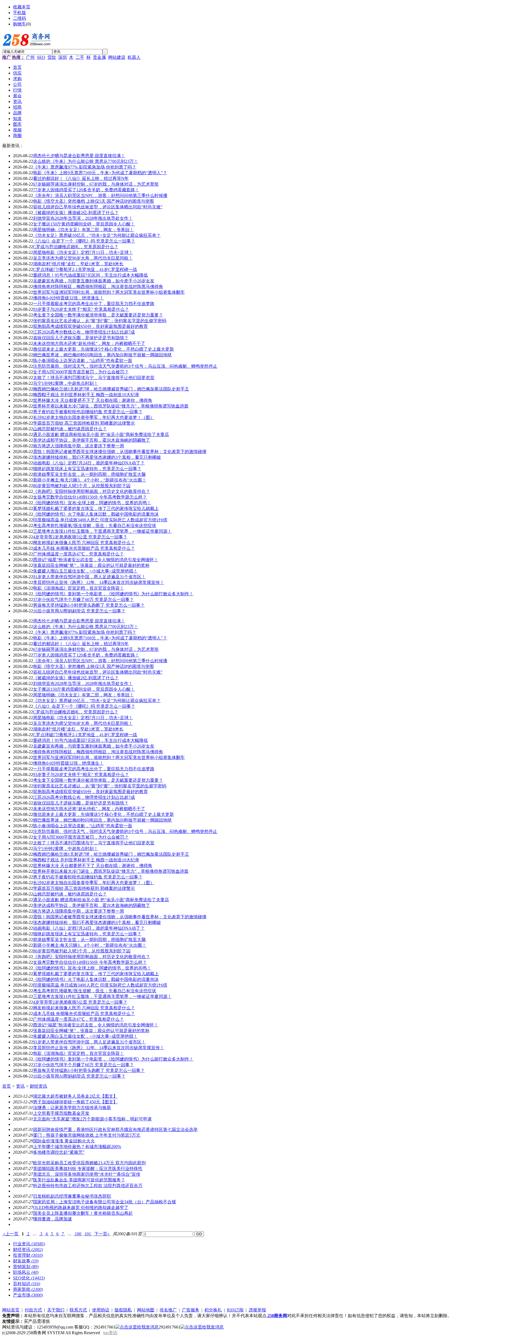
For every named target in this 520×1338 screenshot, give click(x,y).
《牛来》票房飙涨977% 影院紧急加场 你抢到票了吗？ (84, 167)
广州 (30, 57)
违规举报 (257, 1310)
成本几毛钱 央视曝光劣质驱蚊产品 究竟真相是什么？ (84, 548)
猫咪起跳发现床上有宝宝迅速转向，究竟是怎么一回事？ (87, 468)
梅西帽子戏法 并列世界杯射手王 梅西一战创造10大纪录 (86, 394)
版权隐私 (123, 1310)
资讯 (20, 1086)
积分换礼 (213, 1310)
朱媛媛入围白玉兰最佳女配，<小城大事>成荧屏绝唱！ (85, 571)
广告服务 (190, 1310)
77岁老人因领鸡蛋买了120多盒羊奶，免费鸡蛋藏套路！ (86, 190)
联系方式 (78, 1310)
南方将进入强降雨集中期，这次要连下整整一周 (78, 446)
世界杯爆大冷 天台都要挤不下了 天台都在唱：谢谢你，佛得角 (92, 400)
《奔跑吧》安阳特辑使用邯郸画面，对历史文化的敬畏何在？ (91, 491)
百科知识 (26, 1283)
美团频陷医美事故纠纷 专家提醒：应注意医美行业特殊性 (87, 1168)
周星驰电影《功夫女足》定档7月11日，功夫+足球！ (83, 252)
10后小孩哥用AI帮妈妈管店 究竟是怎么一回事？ (79, 611)
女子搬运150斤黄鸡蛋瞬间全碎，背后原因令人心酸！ (84, 224)
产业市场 (28, 1295)
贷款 (51, 57)
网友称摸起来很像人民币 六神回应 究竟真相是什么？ (84, 542)
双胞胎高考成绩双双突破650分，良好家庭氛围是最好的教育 (90, 326)
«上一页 (11, 1234)
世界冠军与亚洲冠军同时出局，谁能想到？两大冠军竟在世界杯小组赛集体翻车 (109, 292)
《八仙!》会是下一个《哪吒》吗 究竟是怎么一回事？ (84, 241)
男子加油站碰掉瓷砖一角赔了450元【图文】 (75, 1102)
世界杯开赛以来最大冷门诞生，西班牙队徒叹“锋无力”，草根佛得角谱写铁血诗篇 (110, 406)
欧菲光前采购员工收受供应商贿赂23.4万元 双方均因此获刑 (89, 1163)
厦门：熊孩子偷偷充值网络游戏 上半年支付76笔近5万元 (86, 1135)
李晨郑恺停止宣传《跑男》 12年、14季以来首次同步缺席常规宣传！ (98, 582)
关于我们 (55, 1310)
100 (78, 1234)
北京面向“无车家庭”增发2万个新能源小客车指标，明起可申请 (92, 1119)
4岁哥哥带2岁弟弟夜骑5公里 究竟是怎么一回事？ (80, 537)
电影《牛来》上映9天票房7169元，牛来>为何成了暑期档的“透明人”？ (100, 172)
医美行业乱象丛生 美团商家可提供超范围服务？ (79, 1180)
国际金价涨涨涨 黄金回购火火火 (64, 1141)
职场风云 (25, 1272)
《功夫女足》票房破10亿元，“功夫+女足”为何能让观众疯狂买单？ (97, 235)
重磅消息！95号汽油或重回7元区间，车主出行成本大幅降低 (90, 275)
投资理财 (28, 1255)
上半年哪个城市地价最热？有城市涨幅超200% (77, 1146)
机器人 (134, 57)
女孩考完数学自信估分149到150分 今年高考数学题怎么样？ (90, 497)
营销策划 (25, 1266)
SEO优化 (29, 1278)
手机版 (19, 12)
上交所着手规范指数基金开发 (61, 1113)
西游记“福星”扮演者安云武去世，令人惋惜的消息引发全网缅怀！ (95, 559)
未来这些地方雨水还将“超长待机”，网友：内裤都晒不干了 (89, 343)
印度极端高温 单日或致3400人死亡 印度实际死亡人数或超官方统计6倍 (100, 520)
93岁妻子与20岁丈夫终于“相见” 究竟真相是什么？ (81, 309)
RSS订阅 (235, 1310)
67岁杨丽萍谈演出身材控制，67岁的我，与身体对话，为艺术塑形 (96, 184)
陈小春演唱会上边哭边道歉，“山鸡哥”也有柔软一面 (82, 360)
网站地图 (145, 1310)
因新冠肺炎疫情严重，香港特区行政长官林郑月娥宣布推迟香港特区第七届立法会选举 (115, 1129)
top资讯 (110, 1332)
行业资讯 (29, 1244)
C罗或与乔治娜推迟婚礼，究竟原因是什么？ (75, 246)
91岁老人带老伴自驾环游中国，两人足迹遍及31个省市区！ (89, 576)
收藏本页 (21, 7)
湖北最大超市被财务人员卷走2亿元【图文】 (75, 1096)
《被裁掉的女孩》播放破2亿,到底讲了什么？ (76, 212)
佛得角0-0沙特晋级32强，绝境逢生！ (68, 298)
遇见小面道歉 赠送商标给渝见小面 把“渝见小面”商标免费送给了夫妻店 (101, 434)
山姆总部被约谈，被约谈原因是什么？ (70, 428)
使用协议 (100, 1310)
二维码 (19, 18)
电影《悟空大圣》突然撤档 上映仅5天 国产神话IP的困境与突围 (93, 201)
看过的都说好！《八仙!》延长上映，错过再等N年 (81, 178)
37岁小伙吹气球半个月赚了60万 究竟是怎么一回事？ (83, 599)
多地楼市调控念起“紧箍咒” (58, 1152)
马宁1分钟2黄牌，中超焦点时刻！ (65, 383)
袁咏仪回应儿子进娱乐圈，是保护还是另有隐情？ (80, 337)
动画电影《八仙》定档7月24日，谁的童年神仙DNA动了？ (89, 463)
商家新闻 (28, 1289)
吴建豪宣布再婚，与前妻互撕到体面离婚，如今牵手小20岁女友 (93, 281)
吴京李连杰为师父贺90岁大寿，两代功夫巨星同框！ (83, 258)
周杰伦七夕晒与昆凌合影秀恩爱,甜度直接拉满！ (79, 155)
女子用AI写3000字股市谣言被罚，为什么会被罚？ (81, 372)
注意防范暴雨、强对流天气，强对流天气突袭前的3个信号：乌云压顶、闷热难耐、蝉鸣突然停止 (125, 366)
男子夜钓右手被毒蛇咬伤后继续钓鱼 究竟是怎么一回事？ (87, 411)
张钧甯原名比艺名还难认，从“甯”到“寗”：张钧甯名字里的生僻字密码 (99, 320)
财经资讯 (38, 1086)
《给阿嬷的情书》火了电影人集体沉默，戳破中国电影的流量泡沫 (96, 514)
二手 (80, 57)
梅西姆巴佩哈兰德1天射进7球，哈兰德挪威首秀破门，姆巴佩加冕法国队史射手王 (111, 389)
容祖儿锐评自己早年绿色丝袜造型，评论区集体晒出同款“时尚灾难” (97, 207)
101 (87, 1234)
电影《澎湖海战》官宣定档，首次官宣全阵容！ (78, 588)
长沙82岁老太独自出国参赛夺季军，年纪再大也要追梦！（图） (93, 417)
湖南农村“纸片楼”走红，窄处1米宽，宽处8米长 (78, 263)
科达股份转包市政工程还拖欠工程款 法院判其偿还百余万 (87, 1185)
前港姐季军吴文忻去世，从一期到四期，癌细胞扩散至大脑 (89, 474)
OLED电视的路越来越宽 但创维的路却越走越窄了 (80, 1207)
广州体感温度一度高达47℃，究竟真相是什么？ (78, 554)
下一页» (101, 1234)
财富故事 (25, 1261)
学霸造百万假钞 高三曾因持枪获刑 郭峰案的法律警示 (84, 423)
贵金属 (99, 57)
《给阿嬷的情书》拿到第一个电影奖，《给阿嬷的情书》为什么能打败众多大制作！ (113, 594)
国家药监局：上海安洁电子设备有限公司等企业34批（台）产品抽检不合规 (104, 1202)
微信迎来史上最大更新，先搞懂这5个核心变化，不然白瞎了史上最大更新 (103, 349)
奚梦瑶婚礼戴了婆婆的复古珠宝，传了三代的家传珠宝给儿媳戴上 (96, 508)
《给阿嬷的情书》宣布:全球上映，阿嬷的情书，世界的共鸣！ (92, 502)
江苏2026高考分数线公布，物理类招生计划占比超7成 (84, 332)
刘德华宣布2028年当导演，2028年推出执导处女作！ (83, 218)
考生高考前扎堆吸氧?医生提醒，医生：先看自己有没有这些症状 (94, 525)
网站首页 (11, 1310)
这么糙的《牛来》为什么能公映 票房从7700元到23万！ (85, 161)
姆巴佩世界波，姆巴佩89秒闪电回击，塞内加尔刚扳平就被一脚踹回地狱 (102, 355)
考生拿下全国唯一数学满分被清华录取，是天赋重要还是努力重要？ (98, 315)
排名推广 (168, 1310)
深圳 (62, 57)
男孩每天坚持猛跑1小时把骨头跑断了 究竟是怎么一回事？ (89, 605)
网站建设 (116, 57)
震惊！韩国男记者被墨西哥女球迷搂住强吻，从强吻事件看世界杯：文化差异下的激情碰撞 (119, 451)
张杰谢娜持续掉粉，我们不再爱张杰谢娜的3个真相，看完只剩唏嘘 (97, 457)
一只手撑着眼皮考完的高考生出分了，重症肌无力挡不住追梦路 (93, 303)
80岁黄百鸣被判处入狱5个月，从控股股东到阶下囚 (82, 485)
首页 (6, 1086)
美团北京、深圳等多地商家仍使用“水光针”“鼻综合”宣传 (86, 1174)
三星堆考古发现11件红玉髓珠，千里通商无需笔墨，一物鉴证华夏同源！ (102, 531)
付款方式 (33, 1310)
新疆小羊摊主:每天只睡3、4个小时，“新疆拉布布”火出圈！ (89, 480)
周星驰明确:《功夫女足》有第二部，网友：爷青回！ (83, 229)
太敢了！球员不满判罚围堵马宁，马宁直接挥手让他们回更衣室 (93, 377)
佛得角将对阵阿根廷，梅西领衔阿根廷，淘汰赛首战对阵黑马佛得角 (98, 286)
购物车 (19, 24)
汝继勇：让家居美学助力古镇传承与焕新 (72, 1107)
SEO (41, 57)
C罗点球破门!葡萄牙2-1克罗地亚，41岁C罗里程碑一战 (85, 269)
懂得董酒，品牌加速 (52, 1219)
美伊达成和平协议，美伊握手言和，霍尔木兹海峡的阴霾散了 (91, 440)
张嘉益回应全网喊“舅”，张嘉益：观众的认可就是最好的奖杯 (91, 565)
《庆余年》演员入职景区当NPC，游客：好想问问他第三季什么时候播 (100, 195)
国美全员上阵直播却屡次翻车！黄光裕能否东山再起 (83, 1213)
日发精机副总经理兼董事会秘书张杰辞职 (72, 1196)
